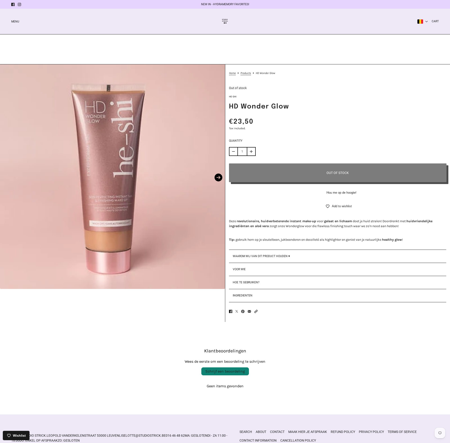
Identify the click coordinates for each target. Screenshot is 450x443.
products (245, 73)
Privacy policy (371, 432)
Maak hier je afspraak (307, 432)
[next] (218, 177)
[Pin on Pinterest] (242, 311)
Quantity (235, 140)
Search (246, 432)
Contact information (258, 440)
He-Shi (232, 96)
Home (232, 73)
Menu (15, 21)
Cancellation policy (298, 440)
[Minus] (233, 151)
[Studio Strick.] (225, 21)
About (261, 432)
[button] (256, 311)
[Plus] (251, 151)
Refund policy (343, 432)
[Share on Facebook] (230, 311)
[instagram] (19, 4)
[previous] (6, 177)
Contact (277, 432)
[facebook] (12, 4)
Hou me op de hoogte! (341, 192)
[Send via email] (249, 311)
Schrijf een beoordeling (225, 371)
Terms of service (402, 432)
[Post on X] (237, 311)
